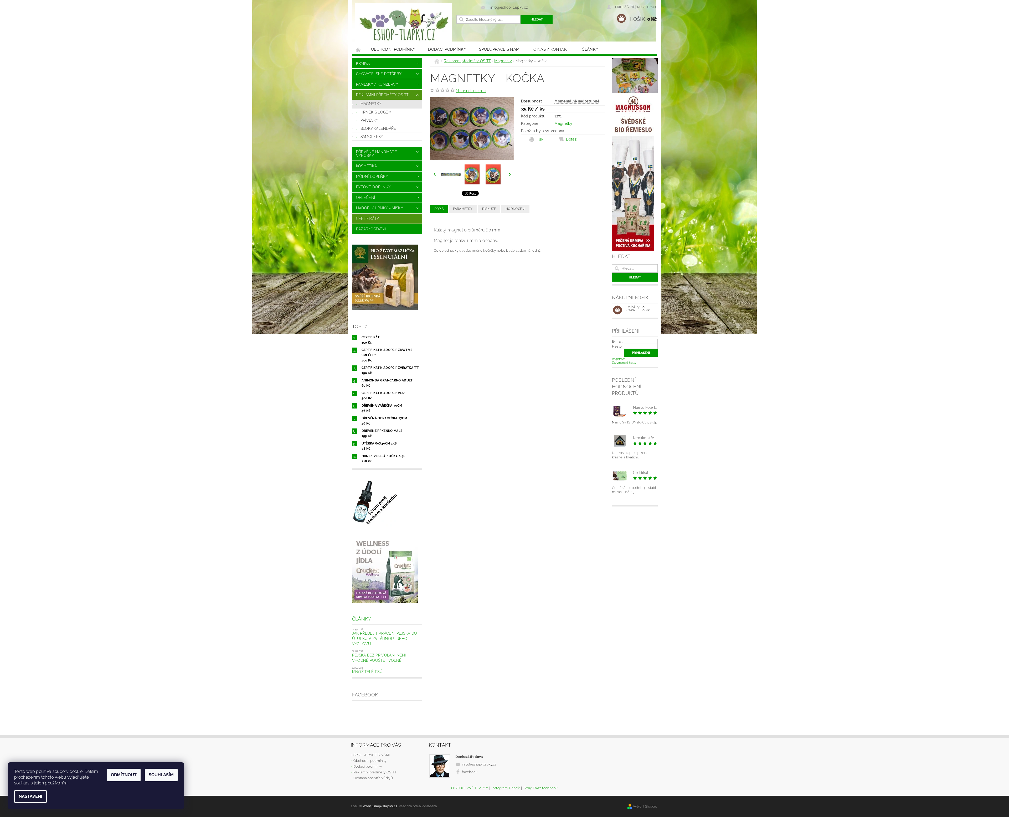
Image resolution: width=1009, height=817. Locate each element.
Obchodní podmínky (393, 49)
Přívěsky (370, 120)
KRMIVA (363, 63)
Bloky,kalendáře (378, 128)
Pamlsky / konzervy (377, 84)
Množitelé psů (367, 672)
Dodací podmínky (447, 49)
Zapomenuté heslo (624, 362)
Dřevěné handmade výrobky (376, 154)
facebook (470, 772)
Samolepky (372, 137)
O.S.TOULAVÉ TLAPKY (469, 788)
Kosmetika (366, 166)
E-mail (617, 341)
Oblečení (365, 197)
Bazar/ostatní (371, 229)
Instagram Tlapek (506, 788)
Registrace (647, 7)
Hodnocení (515, 209)
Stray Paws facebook (541, 788)
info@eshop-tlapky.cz (479, 764)
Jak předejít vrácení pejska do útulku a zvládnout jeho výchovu (384, 638)
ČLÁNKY (590, 49)
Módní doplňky (372, 176)
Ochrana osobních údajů (373, 778)
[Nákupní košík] (617, 310)
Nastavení (30, 796)
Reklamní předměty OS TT (382, 95)
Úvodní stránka (358, 49)
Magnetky (371, 104)
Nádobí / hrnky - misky (379, 208)
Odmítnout (124, 774)
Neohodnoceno (471, 90)
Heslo (617, 346)
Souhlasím (161, 774)
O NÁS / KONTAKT (551, 49)
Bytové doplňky (373, 187)
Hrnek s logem (376, 112)
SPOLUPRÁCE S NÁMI (500, 49)
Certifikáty (367, 218)
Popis (439, 209)
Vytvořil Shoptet (645, 806)
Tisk (539, 139)
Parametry (462, 209)
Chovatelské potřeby (378, 74)
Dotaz (571, 139)
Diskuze (489, 209)
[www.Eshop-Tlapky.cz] (403, 25)
